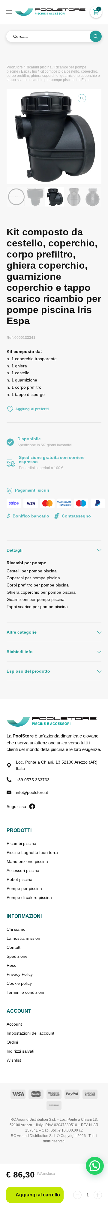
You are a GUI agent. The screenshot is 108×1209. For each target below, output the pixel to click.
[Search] (96, 36)
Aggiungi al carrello (38, 1194)
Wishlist (14, 1060)
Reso (11, 965)
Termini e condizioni (25, 992)
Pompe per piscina (24, 888)
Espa (25, 71)
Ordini (12, 1042)
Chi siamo (16, 929)
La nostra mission (23, 938)
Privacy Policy (20, 974)
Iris (34, 71)
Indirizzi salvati (20, 1051)
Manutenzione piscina (27, 861)
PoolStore (15, 67)
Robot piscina (19, 879)
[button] (82, 98)
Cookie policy (19, 983)
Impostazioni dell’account (30, 1033)
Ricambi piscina (39, 67)
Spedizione (17, 956)
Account (14, 1024)
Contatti (14, 947)
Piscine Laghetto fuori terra (32, 852)
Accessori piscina (23, 870)
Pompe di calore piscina (29, 897)
